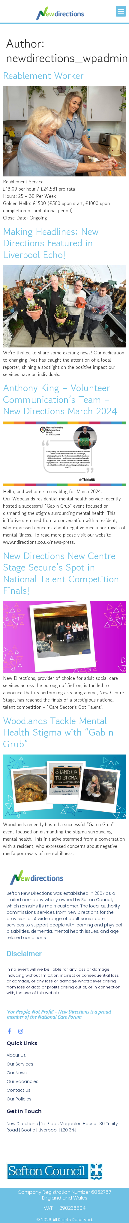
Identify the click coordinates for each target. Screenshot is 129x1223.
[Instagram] (20, 1031)
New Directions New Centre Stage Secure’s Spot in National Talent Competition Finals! (61, 573)
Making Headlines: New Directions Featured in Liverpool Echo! (50, 243)
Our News (17, 1073)
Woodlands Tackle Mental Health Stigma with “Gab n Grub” (58, 732)
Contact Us (19, 1090)
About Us (16, 1055)
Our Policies (19, 1099)
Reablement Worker (43, 75)
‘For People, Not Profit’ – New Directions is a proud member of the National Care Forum (59, 1014)
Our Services (20, 1064)
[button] (121, 11)
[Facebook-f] (9, 1031)
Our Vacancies (22, 1081)
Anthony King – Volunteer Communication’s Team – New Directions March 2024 (60, 399)
